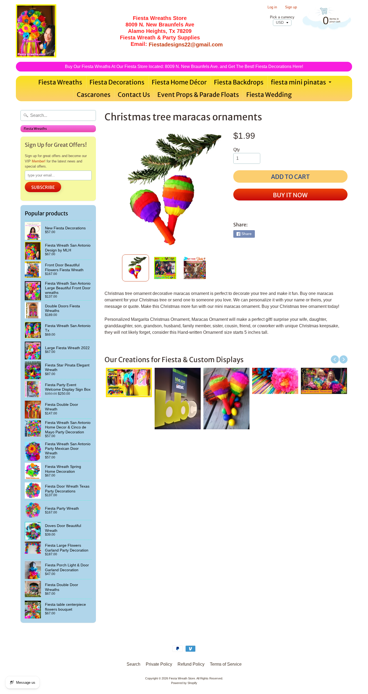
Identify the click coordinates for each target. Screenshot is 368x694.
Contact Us (134, 94)
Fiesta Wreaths (60, 82)
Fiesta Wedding (269, 94)
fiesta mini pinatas (302, 83)
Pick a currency (282, 17)
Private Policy (159, 664)
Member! (39, 161)
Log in (272, 7)
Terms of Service (226, 664)
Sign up (291, 7)
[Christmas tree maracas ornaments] (135, 267)
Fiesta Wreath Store (182, 678)
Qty (236, 149)
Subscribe (43, 187)
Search (133, 664)
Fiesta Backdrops (238, 82)
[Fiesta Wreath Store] (36, 30)
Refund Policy (191, 664)
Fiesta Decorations (116, 82)
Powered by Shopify (184, 683)
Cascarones (93, 94)
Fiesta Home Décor (179, 82)
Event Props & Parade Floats (198, 94)
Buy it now (290, 195)
